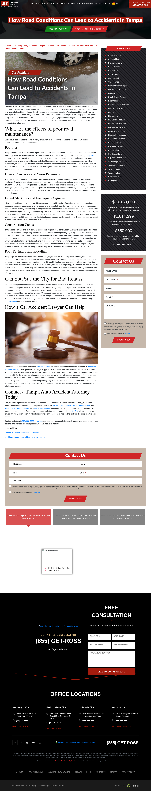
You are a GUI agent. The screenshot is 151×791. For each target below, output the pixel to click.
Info (81, 4)
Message (110, 306)
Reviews (63, 4)
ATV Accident (113, 59)
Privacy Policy (128, 333)
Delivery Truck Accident (117, 89)
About (53, 4)
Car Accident (113, 78)
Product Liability (114, 150)
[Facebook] (15, 742)
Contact (90, 4)
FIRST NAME (95, 636)
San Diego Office (20, 707)
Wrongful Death (114, 181)
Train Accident (114, 169)
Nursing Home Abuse (117, 135)
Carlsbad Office (86, 707)
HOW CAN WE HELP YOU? (100, 653)
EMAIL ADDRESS (96, 644)
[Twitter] (21, 742)
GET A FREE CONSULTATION (140, 2)
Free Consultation (58, 29)
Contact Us (101, 772)
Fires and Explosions (116, 108)
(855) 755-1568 (22, 721)
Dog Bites (112, 93)
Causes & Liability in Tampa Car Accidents (22, 433)
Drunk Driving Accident (117, 97)
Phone (109, 288)
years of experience (42, 408)
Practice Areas (38, 4)
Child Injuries (113, 82)
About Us (20, 772)
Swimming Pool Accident (118, 162)
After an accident (43, 367)
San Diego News (115, 154)
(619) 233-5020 (27, 421)
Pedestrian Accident (116, 139)
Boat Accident (114, 67)
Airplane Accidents (115, 55)
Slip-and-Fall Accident (117, 158)
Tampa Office (118, 707)
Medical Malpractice (116, 127)
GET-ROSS (123, 742)
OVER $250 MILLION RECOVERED (89, 29)
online (39, 421)
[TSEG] (127, 785)
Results (74, 4)
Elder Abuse (113, 101)
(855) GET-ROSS (140, 5)
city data (91, 155)
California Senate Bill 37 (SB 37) (65, 761)
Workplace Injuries (115, 177)
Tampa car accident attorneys (17, 408)
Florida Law (113, 116)
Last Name (112, 280)
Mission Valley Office (56, 707)
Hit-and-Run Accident (117, 124)
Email (109, 297)
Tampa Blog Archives (117, 165)
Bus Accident (113, 74)
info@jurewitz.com (58, 649)
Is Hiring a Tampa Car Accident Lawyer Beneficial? (25, 437)
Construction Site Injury (117, 86)
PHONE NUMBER (121, 644)
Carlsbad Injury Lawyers (58, 772)
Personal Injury (114, 143)
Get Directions (20, 726)
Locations (103, 4)
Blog (88, 772)
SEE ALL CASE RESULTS (123, 245)
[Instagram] (27, 742)
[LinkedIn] (39, 742)
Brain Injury (113, 71)
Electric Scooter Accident (118, 105)
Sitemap (113, 772)
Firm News (112, 112)
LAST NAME (119, 636)
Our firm (74, 411)
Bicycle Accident (115, 63)
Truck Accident (114, 173)
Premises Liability (115, 146)
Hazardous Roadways (117, 120)
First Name (112, 271)
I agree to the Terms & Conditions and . (118, 333)
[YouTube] (33, 742)
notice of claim (11, 301)
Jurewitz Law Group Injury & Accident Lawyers (71, 406)
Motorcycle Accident (116, 131)
